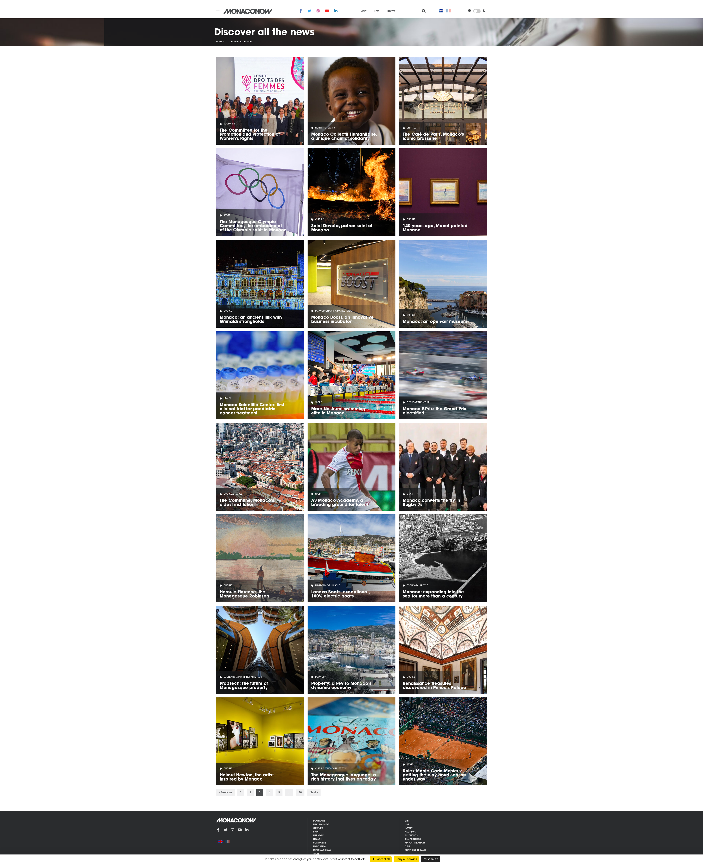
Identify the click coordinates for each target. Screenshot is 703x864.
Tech (316, 854)
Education (319, 847)
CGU (407, 847)
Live (376, 11)
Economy (319, 821)
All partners (413, 839)
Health (317, 839)
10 (300, 792)
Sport (317, 832)
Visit (363, 11)
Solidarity (319, 843)
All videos (411, 836)
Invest (391, 11)
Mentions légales (415, 850)
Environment (321, 825)
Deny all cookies (406, 859)
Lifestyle (318, 836)
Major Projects (415, 843)
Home (219, 42)
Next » (314, 792)
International (322, 850)
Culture (318, 828)
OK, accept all (381, 859)
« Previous (225, 792)
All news (410, 832)
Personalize (430, 859)
